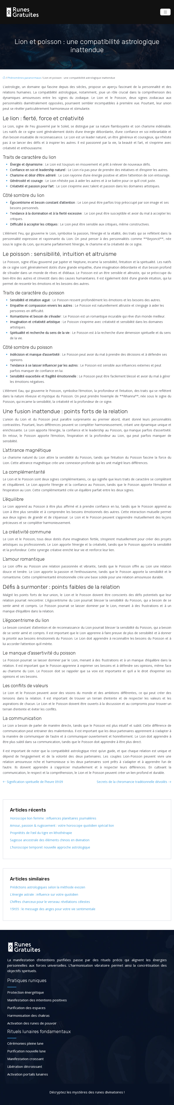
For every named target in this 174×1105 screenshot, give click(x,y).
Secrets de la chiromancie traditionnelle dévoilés (132, 782)
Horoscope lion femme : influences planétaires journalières (53, 818)
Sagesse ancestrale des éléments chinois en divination (49, 840)
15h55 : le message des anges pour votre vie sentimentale (52, 909)
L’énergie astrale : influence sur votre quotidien (44, 894)
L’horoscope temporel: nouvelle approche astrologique (50, 847)
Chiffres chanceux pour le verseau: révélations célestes (50, 902)
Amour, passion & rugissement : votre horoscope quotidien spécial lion (62, 825)
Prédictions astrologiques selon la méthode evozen (47, 887)
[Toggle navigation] (165, 12)
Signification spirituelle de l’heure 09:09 (35, 782)
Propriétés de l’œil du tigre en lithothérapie (41, 833)
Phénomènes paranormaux (24, 77)
